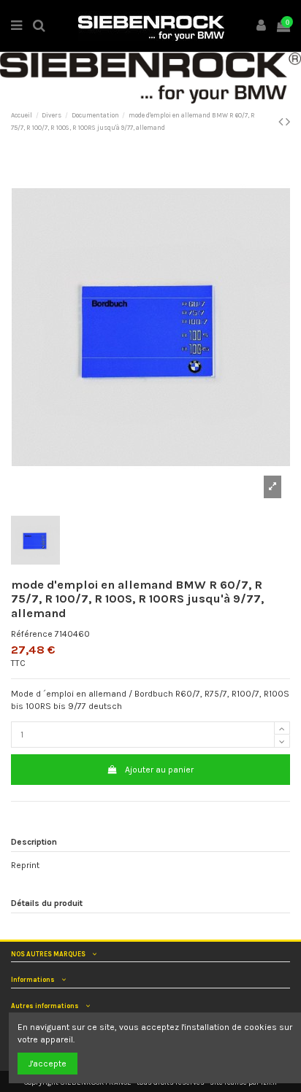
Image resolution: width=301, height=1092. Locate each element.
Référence (32, 634)
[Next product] (288, 122)
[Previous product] (282, 122)
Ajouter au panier (159, 769)
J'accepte (47, 1063)
